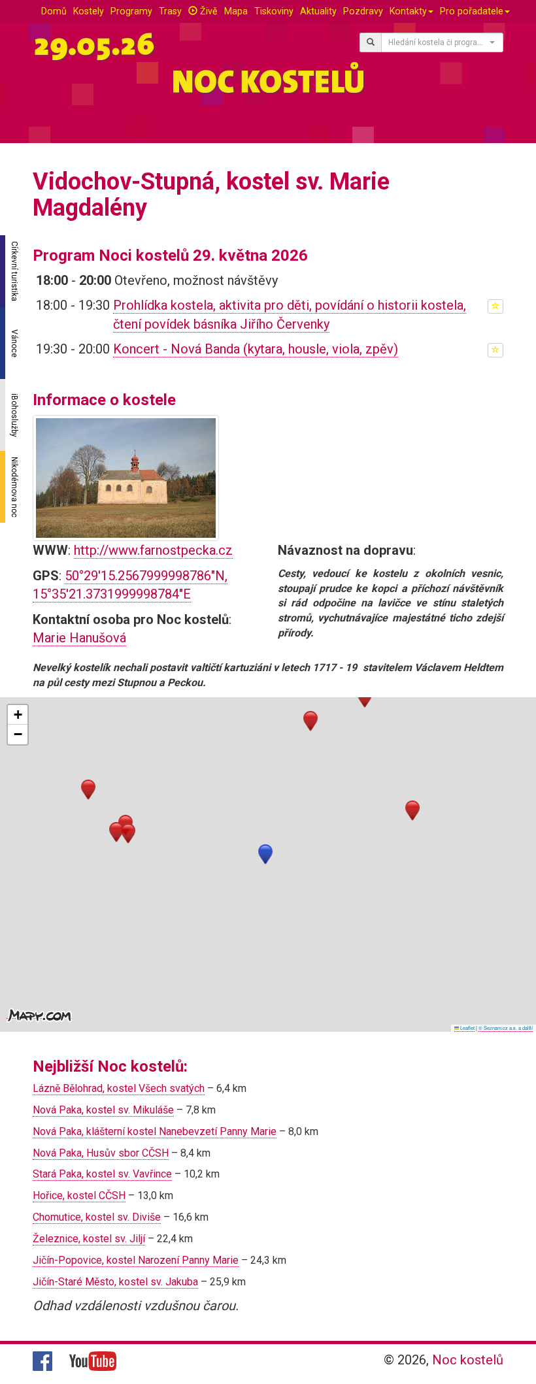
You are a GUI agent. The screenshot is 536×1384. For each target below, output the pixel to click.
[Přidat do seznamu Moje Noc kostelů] (495, 306)
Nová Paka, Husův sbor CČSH (101, 1153)
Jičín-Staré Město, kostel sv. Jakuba (115, 1282)
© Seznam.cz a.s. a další (505, 1027)
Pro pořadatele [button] (471, 11)
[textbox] (438, 42)
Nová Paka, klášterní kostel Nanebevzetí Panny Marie (154, 1131)
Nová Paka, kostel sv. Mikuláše (103, 1110)
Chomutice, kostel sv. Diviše (97, 1217)
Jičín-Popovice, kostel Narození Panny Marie (136, 1260)
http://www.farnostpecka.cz (153, 550)
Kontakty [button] (408, 11)
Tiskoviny (273, 11)
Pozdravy (363, 11)
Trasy (170, 11)
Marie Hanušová (79, 638)
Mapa (236, 11)
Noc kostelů (467, 1360)
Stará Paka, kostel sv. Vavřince (102, 1174)
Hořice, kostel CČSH (79, 1195)
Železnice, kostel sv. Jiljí (89, 1238)
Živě (207, 11)
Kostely (88, 11)
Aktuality (318, 11)
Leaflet (467, 1027)
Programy (131, 11)
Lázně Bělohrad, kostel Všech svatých (119, 1088)
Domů (54, 11)
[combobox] (442, 42)
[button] (265, 854)
